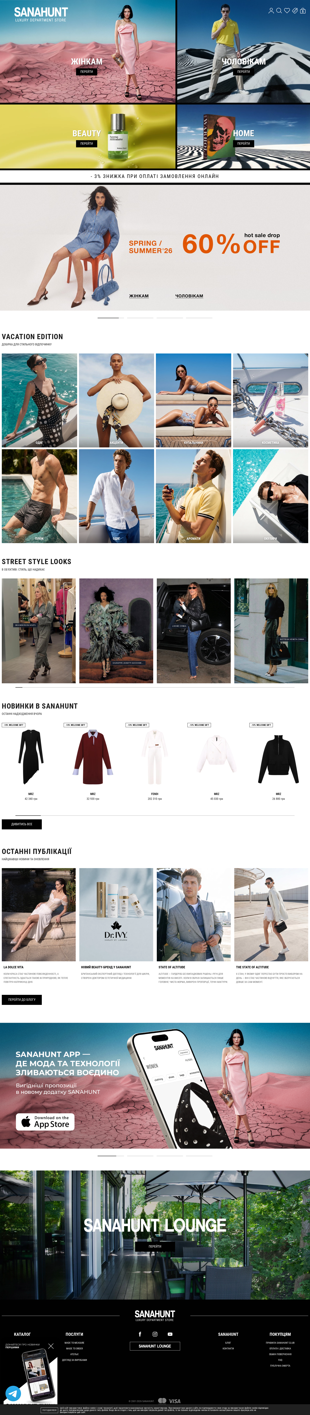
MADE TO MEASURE (74, 1343)
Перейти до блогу (22, 999)
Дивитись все (21, 824)
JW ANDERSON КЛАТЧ (25, 625)
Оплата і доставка (280, 1348)
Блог (228, 1343)
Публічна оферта (280, 1365)
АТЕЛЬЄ (74, 1354)
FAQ (280, 1360)
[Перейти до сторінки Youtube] (170, 1334)
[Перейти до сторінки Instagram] (155, 1334)
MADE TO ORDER (74, 1348)
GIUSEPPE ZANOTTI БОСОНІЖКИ (128, 663)
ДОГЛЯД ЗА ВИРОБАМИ (74, 1360)
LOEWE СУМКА (179, 626)
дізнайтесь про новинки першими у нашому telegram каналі (155, 176)
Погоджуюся (50, 1410)
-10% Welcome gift (13, 725)
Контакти (228, 1348)
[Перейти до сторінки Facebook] (140, 1334)
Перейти (155, 1246)
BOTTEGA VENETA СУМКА (292, 639)
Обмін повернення (280, 1354)
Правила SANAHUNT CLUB (280, 1343)
